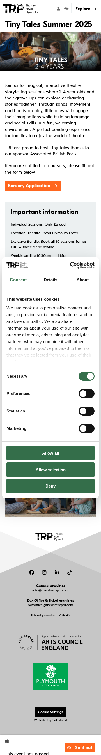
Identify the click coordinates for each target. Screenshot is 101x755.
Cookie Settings (50, 712)
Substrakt (59, 720)
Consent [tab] (18, 279)
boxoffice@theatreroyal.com (50, 605)
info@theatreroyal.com (50, 590)
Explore (83, 8)
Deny (50, 486)
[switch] (87, 393)
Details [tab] (51, 279)
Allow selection (51, 469)
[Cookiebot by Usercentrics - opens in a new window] (71, 265)
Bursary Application (29, 185)
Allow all (50, 453)
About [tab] (83, 279)
